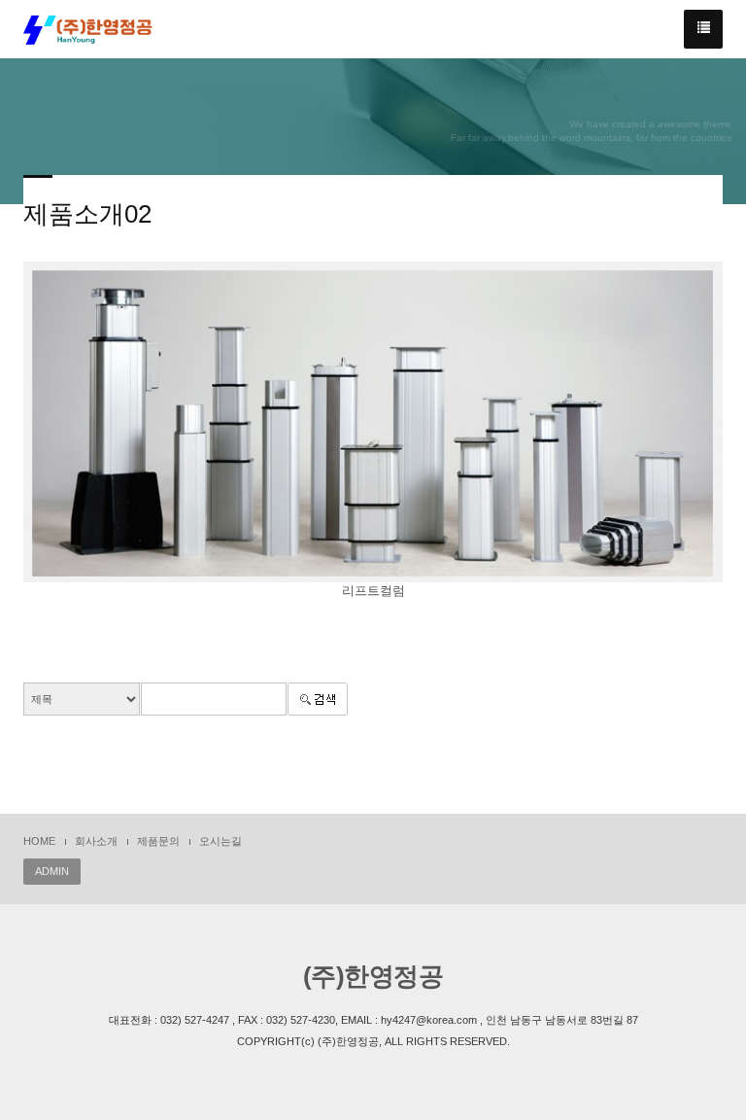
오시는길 (220, 841)
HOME (39, 841)
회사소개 (96, 841)
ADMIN (52, 871)
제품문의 (158, 841)
